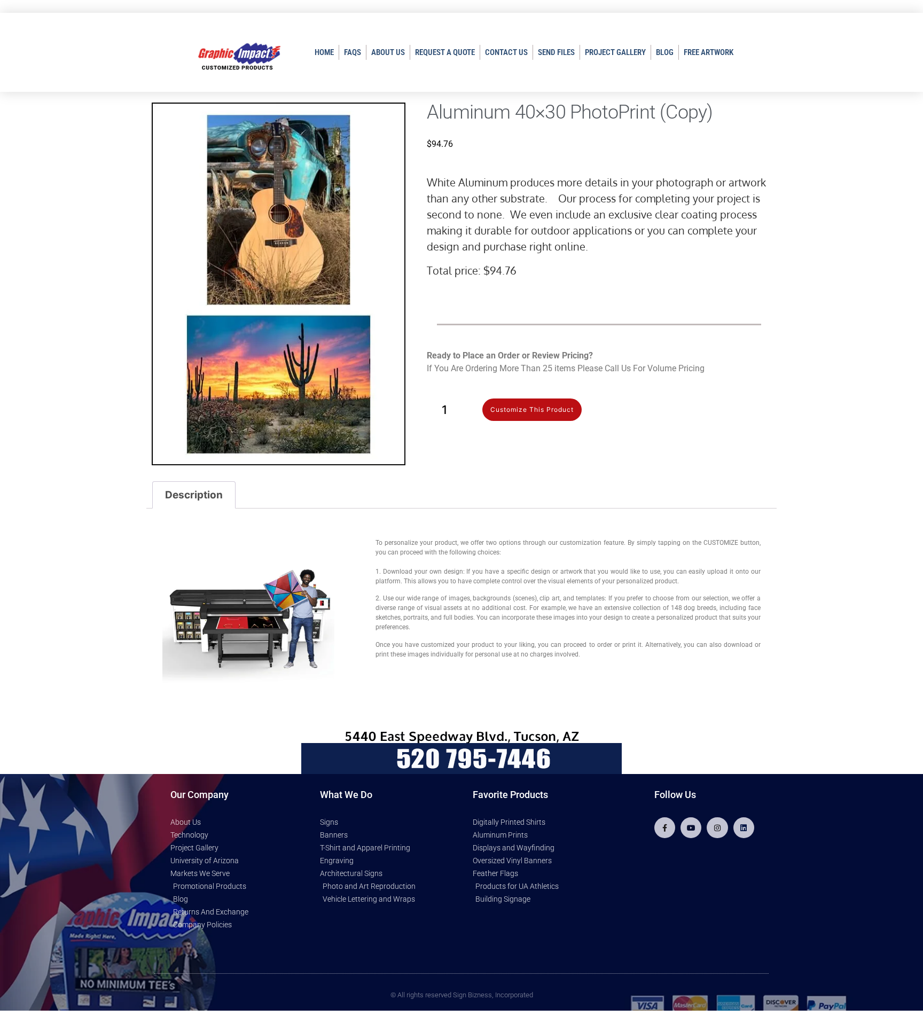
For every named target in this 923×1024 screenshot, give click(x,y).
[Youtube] (690, 827)
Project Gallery (615, 52)
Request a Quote (445, 52)
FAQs (352, 52)
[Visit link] (599, 409)
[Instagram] (717, 827)
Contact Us (506, 52)
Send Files (556, 52)
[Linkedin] (743, 827)
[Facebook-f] (664, 827)
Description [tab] (194, 495)
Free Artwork (708, 52)
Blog (665, 52)
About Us (388, 52)
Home (324, 52)
